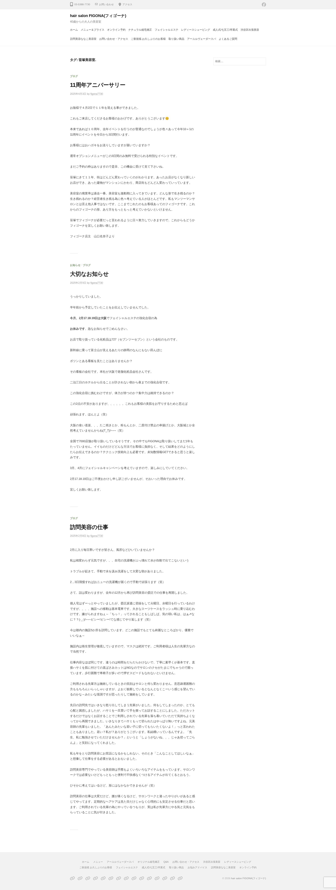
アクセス (127, 4)
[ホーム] (72, 878)
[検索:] (240, 61)
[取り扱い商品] (157, 878)
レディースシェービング (195, 29)
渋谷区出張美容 (250, 29)
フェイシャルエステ (166, 29)
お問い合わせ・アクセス (113, 38)
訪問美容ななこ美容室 (83, 38)
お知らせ (75, 265)
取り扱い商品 (176, 38)
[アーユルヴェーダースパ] (87, 878)
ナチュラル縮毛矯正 (140, 29)
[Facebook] (264, 4)
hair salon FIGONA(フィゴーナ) (98, 15)
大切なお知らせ (89, 274)
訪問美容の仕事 (89, 527)
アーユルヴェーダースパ (201, 38)
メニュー (98, 861)
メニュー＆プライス (92, 29)
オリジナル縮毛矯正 (149, 861)
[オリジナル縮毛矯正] (95, 878)
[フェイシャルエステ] (141, 878)
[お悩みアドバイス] (164, 878)
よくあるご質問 (228, 38)
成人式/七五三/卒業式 (225, 29)
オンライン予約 (116, 29)
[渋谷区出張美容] (118, 878)
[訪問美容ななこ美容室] (172, 878)
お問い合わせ (106, 4)
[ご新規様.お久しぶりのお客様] (134, 878)
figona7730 (96, 93)
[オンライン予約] (180, 878)
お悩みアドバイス (197, 867)
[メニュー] (80, 878)
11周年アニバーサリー (97, 85)
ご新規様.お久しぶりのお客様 (148, 38)
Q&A (166, 861)
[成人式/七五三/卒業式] (149, 878)
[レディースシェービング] (126, 878)
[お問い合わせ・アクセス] (110, 878)
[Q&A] (103, 878)
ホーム (74, 29)
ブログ (74, 76)
